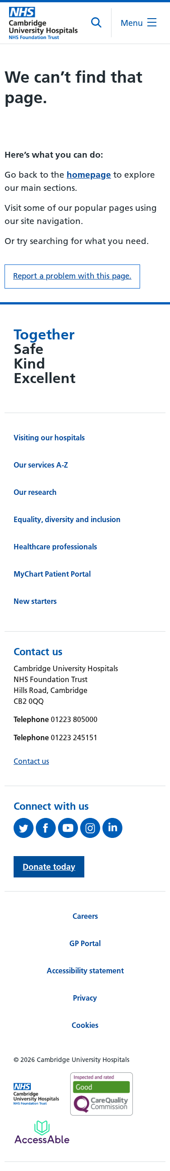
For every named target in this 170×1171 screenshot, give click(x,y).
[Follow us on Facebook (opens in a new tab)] (47, 828)
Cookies (85, 1025)
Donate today (49, 867)
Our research (35, 492)
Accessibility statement (85, 970)
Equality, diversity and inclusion (67, 519)
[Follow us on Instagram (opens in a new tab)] (91, 828)
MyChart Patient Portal (52, 573)
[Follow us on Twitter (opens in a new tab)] (25, 828)
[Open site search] (97, 22)
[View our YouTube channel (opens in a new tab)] (69, 828)
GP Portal (85, 943)
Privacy (85, 997)
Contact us (31, 761)
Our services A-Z (41, 464)
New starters (35, 601)
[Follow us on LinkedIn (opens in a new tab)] (113, 828)
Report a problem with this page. (72, 275)
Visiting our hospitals (49, 437)
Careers (85, 916)
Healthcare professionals (55, 546)
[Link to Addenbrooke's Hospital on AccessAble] (42, 1132)
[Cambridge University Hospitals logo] (43, 23)
